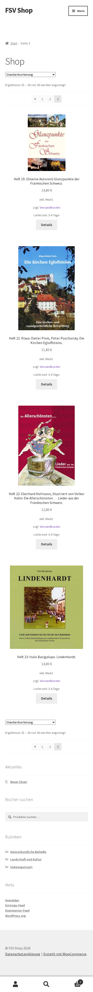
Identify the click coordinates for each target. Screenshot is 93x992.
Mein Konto (15, 984)
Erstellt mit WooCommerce (64, 954)
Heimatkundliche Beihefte (28, 852)
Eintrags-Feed (15, 905)
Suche (46, 984)
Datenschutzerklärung (22, 954)
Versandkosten (50, 207)
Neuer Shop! (18, 782)
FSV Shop (19, 10)
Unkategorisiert (21, 867)
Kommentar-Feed (17, 910)
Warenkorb (71, 980)
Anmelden (12, 900)
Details (46, 224)
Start (13, 43)
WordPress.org (15, 916)
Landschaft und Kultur (26, 859)
